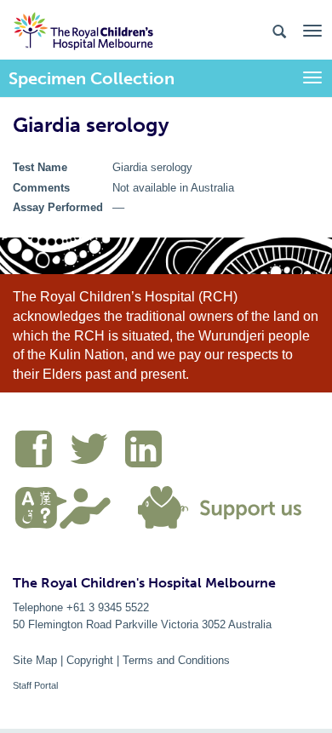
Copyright (89, 660)
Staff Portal (35, 685)
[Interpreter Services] (69, 505)
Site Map (35, 660)
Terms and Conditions (176, 660)
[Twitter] (97, 452)
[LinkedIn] (147, 452)
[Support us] (216, 505)
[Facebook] (42, 452)
